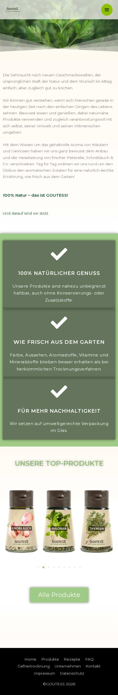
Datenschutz (72, 673)
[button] (38, 567)
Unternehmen (68, 666)
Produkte (50, 659)
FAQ (89, 659)
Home (30, 659)
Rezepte (72, 659)
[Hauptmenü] (107, 10)
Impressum (44, 673)
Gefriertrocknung (34, 666)
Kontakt (93, 666)
